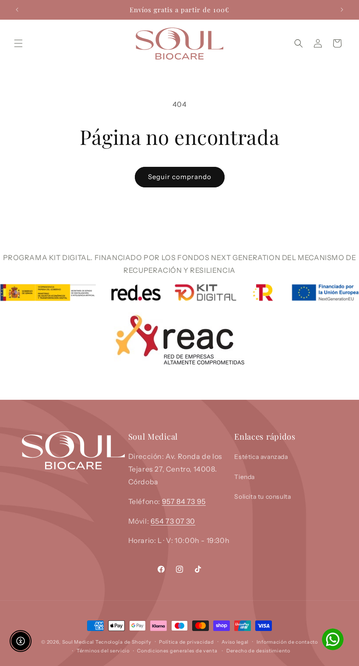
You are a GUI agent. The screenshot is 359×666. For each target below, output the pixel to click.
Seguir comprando (179, 177)
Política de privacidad (186, 642)
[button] (18, 43)
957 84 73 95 (184, 501)
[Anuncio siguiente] (342, 9)
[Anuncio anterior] (17, 9)
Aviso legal (235, 642)
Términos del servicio (103, 651)
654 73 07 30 (173, 521)
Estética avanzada (261, 457)
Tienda (244, 477)
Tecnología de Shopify (123, 642)
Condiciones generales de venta (177, 651)
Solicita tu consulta (262, 496)
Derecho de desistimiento (258, 651)
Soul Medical (78, 642)
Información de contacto (287, 642)
